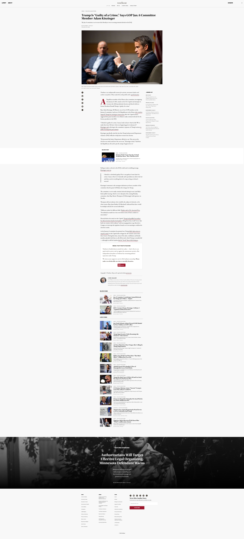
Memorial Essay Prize (118, 516)
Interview (115, 407)
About (10, 3)
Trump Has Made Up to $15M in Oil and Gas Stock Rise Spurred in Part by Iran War (127, 378)
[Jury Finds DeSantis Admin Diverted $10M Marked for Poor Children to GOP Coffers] (105, 325)
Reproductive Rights (84, 521)
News (83, 11)
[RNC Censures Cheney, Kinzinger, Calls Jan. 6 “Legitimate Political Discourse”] (105, 310)
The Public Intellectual (102, 511)
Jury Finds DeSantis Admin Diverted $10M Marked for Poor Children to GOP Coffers (127, 324)
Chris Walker (85, 25)
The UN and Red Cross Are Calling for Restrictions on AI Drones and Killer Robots (151, 98)
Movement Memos (102, 513)
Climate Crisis (125, 5)
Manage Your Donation (118, 501)
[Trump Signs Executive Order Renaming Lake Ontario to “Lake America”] (105, 336)
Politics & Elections (91, 11)
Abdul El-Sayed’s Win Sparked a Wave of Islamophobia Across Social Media (124, 367)
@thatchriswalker (124, 285)
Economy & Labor (84, 499)
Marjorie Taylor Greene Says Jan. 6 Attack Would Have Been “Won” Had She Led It (127, 155)
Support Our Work (118, 504)
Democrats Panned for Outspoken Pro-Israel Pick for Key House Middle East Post (128, 399)
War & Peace (83, 524)
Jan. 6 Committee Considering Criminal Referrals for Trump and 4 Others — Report (127, 298)
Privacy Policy (117, 514)
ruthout (91, 25)
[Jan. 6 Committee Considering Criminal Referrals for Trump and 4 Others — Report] (105, 299)
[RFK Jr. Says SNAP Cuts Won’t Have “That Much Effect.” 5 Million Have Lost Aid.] (105, 357)
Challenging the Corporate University (102, 519)
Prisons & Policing (84, 516)
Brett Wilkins (117, 404)
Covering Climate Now (102, 522)
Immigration (83, 509)
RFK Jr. (118, 5)
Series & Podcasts (84, 526)
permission (128, 273)
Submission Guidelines (119, 509)
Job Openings (117, 522)
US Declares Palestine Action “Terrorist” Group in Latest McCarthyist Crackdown (127, 389)
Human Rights (83, 506)
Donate (230, 3)
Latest (4, 3)
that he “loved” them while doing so (128, 240)
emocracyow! (124, 415)
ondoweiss (121, 372)
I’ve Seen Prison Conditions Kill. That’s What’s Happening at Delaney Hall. (152, 106)
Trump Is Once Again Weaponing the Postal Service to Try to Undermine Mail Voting (127, 410)
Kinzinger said (105, 127)
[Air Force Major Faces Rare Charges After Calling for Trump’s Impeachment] (105, 346)
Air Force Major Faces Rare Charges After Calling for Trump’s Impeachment (152, 121)
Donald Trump (133, 5)
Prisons (113, 5)
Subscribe (116, 506)
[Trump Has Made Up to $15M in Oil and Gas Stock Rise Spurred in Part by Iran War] (105, 379)
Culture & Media (84, 496)
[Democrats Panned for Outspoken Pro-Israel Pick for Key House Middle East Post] (105, 400)
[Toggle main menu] (238, 3)
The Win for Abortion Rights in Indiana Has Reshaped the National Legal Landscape (152, 129)
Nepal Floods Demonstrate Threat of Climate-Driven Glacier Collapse (152, 136)
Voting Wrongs (101, 516)
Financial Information (118, 511)
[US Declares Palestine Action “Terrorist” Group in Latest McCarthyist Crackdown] (105, 390)
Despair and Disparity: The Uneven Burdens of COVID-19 (103, 502)
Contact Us (116, 525)
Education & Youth (84, 501)
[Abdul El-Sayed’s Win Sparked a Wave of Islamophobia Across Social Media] (105, 368)
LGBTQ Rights (83, 511)
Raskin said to (130, 210)
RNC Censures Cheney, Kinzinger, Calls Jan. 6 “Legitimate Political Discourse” (126, 308)
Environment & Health (85, 504)
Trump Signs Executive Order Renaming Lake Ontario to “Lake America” (126, 335)
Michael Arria (117, 372)
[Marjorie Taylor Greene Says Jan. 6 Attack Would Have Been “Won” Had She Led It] (108, 157)
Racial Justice (83, 519)
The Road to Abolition (102, 509)
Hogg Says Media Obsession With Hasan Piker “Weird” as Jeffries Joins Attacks (126, 421)
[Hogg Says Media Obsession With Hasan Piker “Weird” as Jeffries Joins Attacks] (105, 422)
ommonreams (123, 361)
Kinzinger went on (106, 170)
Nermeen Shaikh (117, 415)
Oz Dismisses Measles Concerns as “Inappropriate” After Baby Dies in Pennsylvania (152, 113)
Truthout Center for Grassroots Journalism (118, 520)
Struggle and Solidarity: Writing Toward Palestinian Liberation (103, 497)
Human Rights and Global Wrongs (103, 506)
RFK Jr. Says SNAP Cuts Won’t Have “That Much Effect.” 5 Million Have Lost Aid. (127, 356)
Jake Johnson (117, 361)
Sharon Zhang (117, 329)
